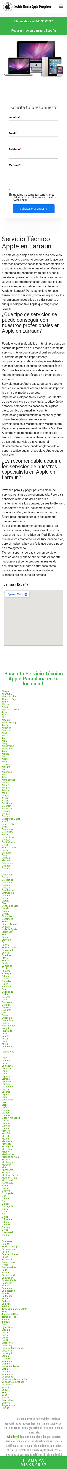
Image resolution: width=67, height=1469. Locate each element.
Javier (5, 1063)
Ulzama (6, 1330)
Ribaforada (7, 1259)
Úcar (4, 1324)
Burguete (6, 852)
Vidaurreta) (7, 1374)
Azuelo (5, 800)
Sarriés (5, 1293)
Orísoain (6, 1224)
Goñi (4, 1012)
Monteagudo (8, 1162)
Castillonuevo (9, 890)
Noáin (5, 1188)
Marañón (6, 1133)
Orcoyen (6, 1227)
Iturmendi (7, 1046)
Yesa (4, 1395)
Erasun (5, 937)
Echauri (6, 926)
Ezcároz (6, 968)
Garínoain (7, 1002)
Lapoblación (8, 1076)
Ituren (5, 1044)
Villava (5, 1387)
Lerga (5, 1105)
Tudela (5, 1319)
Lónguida (6, 1123)
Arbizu (5, 759)
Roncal (5, 1265)
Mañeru (6, 1131)
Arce (4, 761)
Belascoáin (8, 829)
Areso (5, 769)
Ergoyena (7, 939)
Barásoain (7, 808)
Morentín (6, 1164)
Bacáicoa (7, 803)
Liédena (6, 1115)
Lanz (4, 1073)
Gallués (6, 994)
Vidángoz (7, 1371)
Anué (4, 733)
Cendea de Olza (10, 906)
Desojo (5, 913)
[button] (33, 21)
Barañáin (6, 806)
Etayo (5, 958)
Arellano (6, 767)
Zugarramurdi (9, 1405)
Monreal (6, 1159)
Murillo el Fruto (9, 1178)
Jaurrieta (6, 1060)
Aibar (4, 712)
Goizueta (6, 1010)
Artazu (5, 790)
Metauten (7, 1149)
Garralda (6, 1005)
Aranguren (7, 748)
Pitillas (5, 1252)
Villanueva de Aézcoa (13, 1382)
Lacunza (6, 1068)
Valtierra (6, 1363)
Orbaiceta (7, 1219)
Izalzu (5, 1058)
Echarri (5, 921)
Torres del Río (9, 1317)
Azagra (5, 798)
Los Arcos (7, 764)
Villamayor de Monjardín (14, 1379)
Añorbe (5, 735)
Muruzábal (7, 1180)
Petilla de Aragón (10, 1246)
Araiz (4, 741)
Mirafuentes (8, 1154)
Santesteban (8, 1291)
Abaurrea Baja (9, 699)
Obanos (6, 1191)
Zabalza (6, 1397)
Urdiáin (5, 1340)
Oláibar (5, 1204)
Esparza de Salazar (12, 947)
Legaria (5, 1094)
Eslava (5, 945)
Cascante (7, 882)
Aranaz (5, 754)
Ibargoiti (6, 1028)
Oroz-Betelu (8, 1232)
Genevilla (6, 1007)
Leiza (4, 1097)
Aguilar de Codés (11, 709)
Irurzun (5, 1038)
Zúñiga (5, 1408)
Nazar (5, 1185)
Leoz (4, 1102)
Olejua (5, 1209)
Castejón (6, 887)
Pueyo (5, 1257)
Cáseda (6, 885)
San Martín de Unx (11, 1280)
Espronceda (8, 950)
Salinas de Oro (9, 1275)
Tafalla (5, 1306)
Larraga (6, 1079)
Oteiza (5, 1235)
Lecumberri (7, 1099)
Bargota (6, 813)
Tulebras (6, 1322)
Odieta (5, 1198)
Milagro (5, 1151)
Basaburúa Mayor (11, 819)
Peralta (5, 1244)
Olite (4, 1211)
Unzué (5, 1335)
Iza (3, 1049)
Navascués (8, 1183)
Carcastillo (7, 880)
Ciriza (5, 898)
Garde (5, 999)
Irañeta (5, 1036)
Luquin (5, 1128)
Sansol (5, 1285)
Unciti (5, 1332)
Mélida (5, 1138)
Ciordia (5, 900)
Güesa (5, 1015)
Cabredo (6, 865)
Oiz (3, 1201)
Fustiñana (7, 986)
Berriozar (6, 839)
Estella (5, 953)
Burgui (5, 855)
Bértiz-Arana (8, 842)
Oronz (5, 1230)
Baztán (5, 821)
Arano (5, 751)
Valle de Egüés (9, 929)
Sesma (5, 1298)
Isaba (4, 1041)
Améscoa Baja (9, 722)
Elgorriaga (7, 932)
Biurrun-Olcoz (9, 847)
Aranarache (8, 746)
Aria (4, 774)
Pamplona (7, 1241)
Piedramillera (8, 1249)
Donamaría (7, 919)
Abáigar (6, 691)
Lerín (4, 1107)
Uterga (5, 1356)
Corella (5, 908)
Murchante (7, 1170)
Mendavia (7, 1141)
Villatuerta (7, 1384)
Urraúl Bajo (7, 1345)
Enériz (5, 934)
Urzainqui (7, 1353)
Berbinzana (8, 832)
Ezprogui (6, 973)
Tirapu (5, 1311)
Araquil (5, 743)
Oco (4, 1196)
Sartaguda (7, 1296)
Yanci (5, 1389)
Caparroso (7, 874)
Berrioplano (8, 837)
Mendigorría (8, 1146)
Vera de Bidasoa (10, 1366)
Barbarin (6, 811)
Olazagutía (7, 1206)
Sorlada (6, 1301)
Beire (4, 826)
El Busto (6, 860)
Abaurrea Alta (9, 696)
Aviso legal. (13, 1436)
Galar (4, 989)
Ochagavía (7, 1193)
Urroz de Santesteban (13, 1348)
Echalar (6, 960)
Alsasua (6, 720)
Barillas (6, 816)
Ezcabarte (7, 966)
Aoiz (4, 738)
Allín (4, 714)
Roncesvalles (9, 1267)
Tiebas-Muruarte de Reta (14, 1309)
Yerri (4, 1392)
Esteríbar (6, 955)
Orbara (5, 1222)
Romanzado (8, 1262)
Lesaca (5, 1110)
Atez (4, 793)
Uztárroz (6, 1358)
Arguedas (7, 772)
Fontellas (6, 981)
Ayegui (5, 795)
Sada (4, 1270)
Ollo (4, 1214)
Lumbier (6, 1125)
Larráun (6, 1084)
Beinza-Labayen (10, 824)
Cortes (5, 911)
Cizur (4, 903)
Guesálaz (7, 1018)
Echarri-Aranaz (9, 924)
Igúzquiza (7, 1031)
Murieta (6, 1172)
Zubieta (6, 1403)
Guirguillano (8, 1020)
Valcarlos (7, 1361)
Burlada (6, 858)
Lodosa (5, 1120)
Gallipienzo (7, 992)
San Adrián (7, 1278)
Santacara (7, 1288)
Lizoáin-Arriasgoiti (11, 1118)
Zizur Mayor (8, 1400)
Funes (5, 984)
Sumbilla (6, 1304)
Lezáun (5, 1112)
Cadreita (6, 868)
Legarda (6, 1092)
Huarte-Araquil (9, 1025)
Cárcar (5, 877)
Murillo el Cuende (11, 1175)
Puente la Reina (10, 1254)
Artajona (6, 787)
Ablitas (5, 704)
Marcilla (6, 1136)
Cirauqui (6, 895)
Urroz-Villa (7, 1350)
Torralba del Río (10, 1314)
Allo (4, 717)
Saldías (5, 1272)
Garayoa (6, 997)
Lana (4, 1071)
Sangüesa (7, 1283)
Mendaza (7, 1144)
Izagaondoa (8, 1051)
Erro (4, 942)
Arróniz (5, 782)
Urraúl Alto (7, 1343)
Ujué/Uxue (7, 1327)
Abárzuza (7, 694)
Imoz (4, 1033)
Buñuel (5, 850)
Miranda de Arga (10, 1157)
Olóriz (5, 1217)
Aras (4, 756)
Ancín (5, 725)
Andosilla (7, 728)
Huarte (5, 1023)
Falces (5, 976)
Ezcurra (6, 971)
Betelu (5, 845)
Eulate (5, 963)
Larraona (6, 1081)
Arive (4, 777)
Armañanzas (8, 780)
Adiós (5, 707)
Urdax (5, 1337)
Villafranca (7, 1376)
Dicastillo (7, 916)
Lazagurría (7, 1086)
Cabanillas (7, 863)
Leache (5, 1089)
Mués (5, 1167)
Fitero (5, 979)
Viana (5, 1369)
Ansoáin (6, 730)
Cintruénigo (8, 893)
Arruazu (6, 785)
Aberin (5, 701)
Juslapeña (7, 1066)
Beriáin (5, 834)
